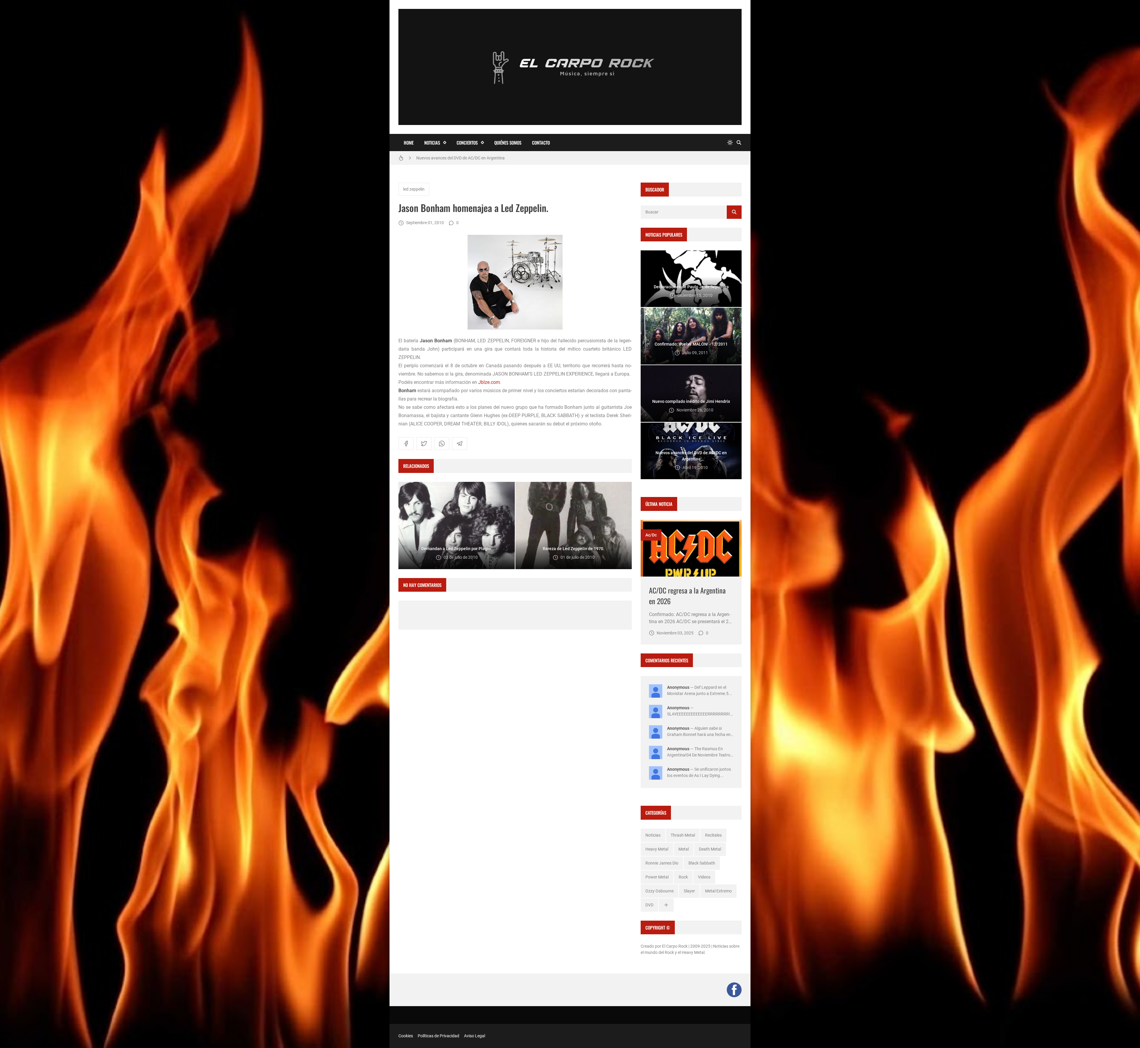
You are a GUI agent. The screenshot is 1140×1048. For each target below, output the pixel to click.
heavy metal (656, 849)
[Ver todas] (666, 905)
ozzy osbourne (659, 891)
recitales (713, 835)
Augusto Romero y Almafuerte (444, 158)
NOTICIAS (432, 142)
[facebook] (406, 443)
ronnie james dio (661, 863)
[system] (730, 142)
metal (683, 849)
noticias (653, 835)
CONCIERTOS (467, 142)
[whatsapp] (441, 443)
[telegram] (459, 443)
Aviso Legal (474, 1035)
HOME (409, 142)
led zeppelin (414, 189)
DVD (649, 905)
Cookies (405, 1035)
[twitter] (424, 443)
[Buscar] (739, 142)
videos (704, 877)
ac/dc (651, 535)
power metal (657, 877)
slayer (689, 891)
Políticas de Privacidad (438, 1035)
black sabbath (701, 863)
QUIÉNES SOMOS (507, 142)
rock (683, 877)
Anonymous (678, 687)
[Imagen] (691, 548)
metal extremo (718, 891)
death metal (710, 849)
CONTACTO (541, 142)
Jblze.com (489, 382)
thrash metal (683, 835)
